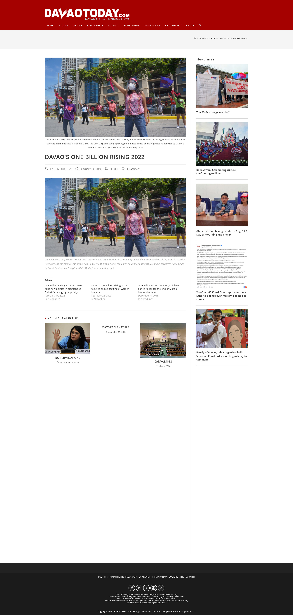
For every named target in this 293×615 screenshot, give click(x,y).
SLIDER (114, 169)
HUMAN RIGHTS (116, 576)
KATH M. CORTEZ (60, 169)
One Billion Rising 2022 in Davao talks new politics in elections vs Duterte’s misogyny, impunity (63, 289)
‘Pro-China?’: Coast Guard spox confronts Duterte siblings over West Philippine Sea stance (221, 295)
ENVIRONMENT (146, 576)
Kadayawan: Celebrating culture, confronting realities (216, 171)
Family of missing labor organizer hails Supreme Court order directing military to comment (221, 356)
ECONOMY (131, 576)
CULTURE (173, 576)
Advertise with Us (175, 611)
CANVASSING (163, 361)
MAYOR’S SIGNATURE (115, 327)
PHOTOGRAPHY (187, 576)
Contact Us (190, 611)
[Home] (195, 38)
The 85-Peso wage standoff (212, 112)
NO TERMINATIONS (67, 358)
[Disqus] (115, 415)
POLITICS (102, 576)
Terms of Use (159, 611)
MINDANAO (161, 576)
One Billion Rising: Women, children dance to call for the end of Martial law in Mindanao (158, 289)
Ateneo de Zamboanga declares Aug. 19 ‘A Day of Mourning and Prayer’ (222, 232)
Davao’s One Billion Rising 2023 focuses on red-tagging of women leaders (110, 289)
